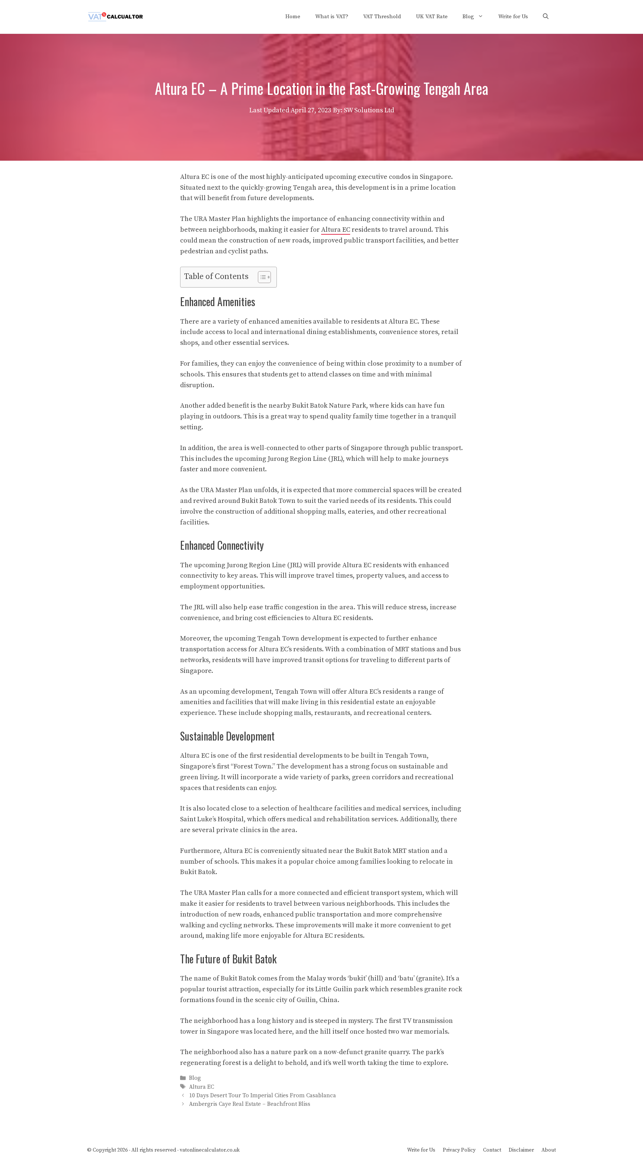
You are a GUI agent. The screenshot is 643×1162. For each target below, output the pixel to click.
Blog (468, 16)
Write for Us (513, 16)
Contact (492, 1150)
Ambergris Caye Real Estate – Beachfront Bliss (249, 1104)
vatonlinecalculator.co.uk (210, 1150)
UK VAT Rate (432, 16)
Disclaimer (521, 1150)
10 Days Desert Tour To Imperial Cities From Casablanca (262, 1095)
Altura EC (335, 229)
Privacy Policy (459, 1150)
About (548, 1150)
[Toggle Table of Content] (260, 277)
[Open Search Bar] (545, 16)
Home (292, 16)
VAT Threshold (382, 16)
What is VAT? (331, 16)
